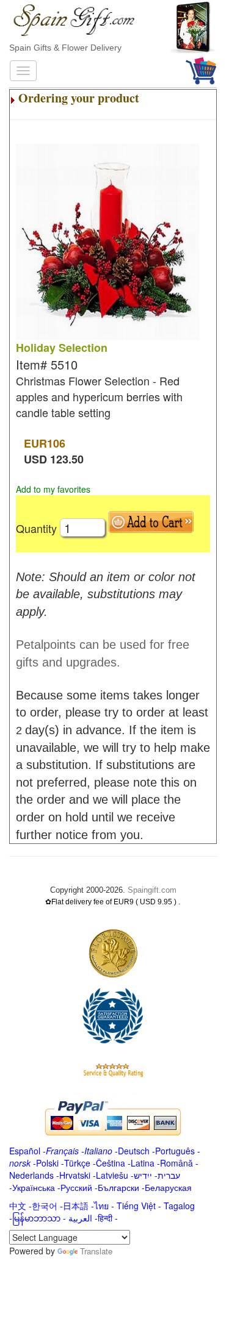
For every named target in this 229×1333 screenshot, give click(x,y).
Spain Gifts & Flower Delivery (65, 47)
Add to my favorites (53, 489)
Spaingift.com (152, 890)
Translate (96, 1251)
